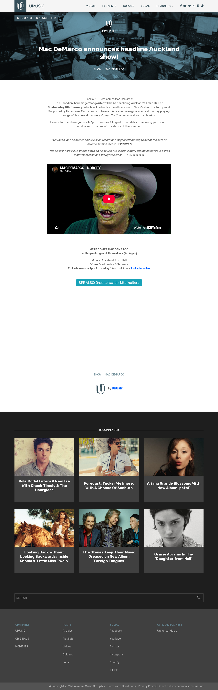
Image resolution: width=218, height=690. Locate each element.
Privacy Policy (147, 686)
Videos (91, 5)
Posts (67, 624)
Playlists (109, 5)
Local (145, 5)
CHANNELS (22, 624)
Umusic (20, 630)
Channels (164, 6)
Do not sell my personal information (181, 686)
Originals (22, 638)
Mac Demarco (114, 69)
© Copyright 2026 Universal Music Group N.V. (77, 686)
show (97, 69)
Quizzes (128, 5)
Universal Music (167, 630)
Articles (68, 630)
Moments (21, 646)
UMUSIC (117, 388)
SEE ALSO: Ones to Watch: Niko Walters (109, 283)
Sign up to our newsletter (36, 18)
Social (114, 624)
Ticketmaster (140, 268)
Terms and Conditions (122, 686)
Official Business (169, 624)
